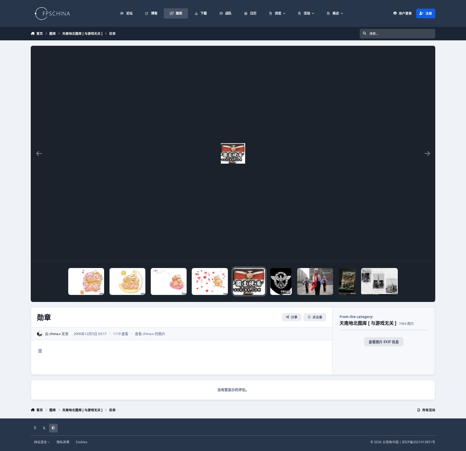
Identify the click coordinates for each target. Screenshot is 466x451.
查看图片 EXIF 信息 (384, 341)
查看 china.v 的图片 (150, 333)
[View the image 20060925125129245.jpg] (210, 281)
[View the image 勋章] (249, 281)
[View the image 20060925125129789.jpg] (86, 281)
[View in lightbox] (233, 153)
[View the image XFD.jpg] (315, 281)
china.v (55, 333)
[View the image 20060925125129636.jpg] (127, 281)
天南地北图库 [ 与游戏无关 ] (368, 323)
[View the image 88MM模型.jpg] (347, 281)
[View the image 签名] (281, 281)
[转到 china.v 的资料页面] (39, 333)
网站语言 (41, 442)
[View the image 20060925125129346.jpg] (169, 281)
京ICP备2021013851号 (418, 442)
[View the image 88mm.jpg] (379, 281)
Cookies (81, 442)
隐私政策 (63, 442)
